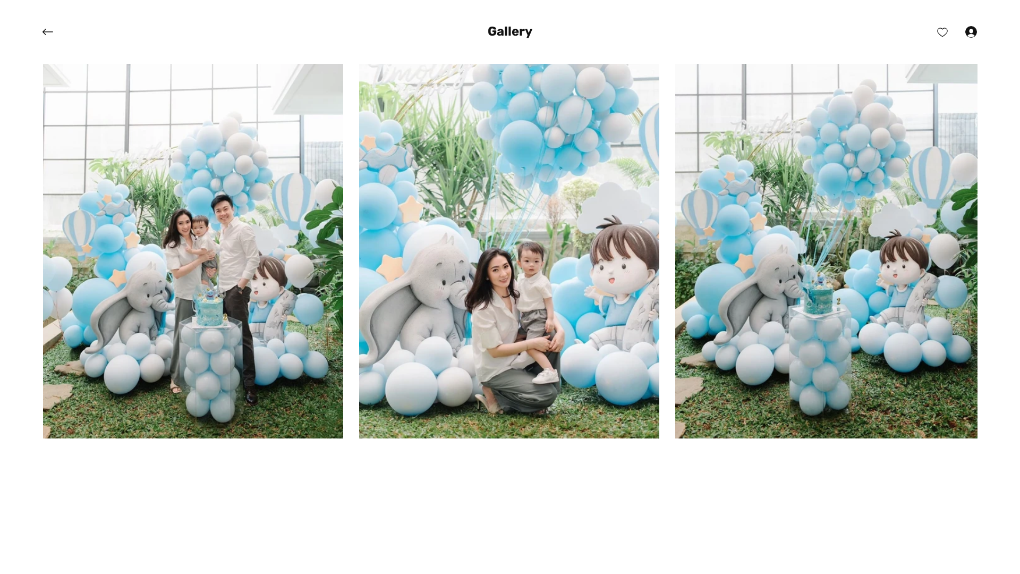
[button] (510, 32)
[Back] (55, 32)
